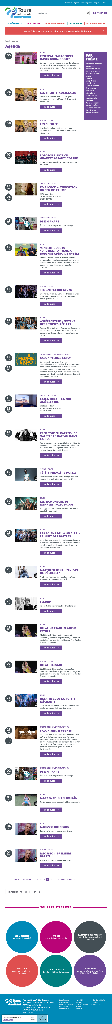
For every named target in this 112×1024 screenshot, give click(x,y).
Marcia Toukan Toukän (58, 798)
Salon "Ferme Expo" (55, 358)
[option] (22, 937)
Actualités (68, 3)
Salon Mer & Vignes (56, 730)
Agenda (76, 3)
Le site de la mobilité (22, 937)
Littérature (90, 93)
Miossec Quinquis (54, 827)
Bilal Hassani (51, 665)
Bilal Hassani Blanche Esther (58, 630)
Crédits (95, 1002)
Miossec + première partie (55, 855)
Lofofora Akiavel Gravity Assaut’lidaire (59, 157)
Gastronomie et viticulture (92, 89)
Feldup (45, 601)
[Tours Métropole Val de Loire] (18, 13)
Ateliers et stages (93, 71)
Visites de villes (92, 112)
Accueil (7, 41)
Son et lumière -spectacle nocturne (93, 106)
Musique (89, 100)
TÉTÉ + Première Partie (58, 472)
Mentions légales (99, 1000)
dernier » (71, 880)
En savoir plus (8, 1020)
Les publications (95, 23)
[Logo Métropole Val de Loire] (13, 1006)
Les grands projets (54, 23)
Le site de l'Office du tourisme (56, 971)
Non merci (33, 1018)
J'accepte (42, 1019)
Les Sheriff (49, 124)
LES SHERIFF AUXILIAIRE (58, 92)
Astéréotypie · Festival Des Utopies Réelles (58, 323)
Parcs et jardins (92, 103)
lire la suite (49, 75)
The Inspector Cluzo (56, 290)
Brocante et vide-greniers (93, 74)
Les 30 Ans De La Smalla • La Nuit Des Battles (60, 535)
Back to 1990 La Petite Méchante (57, 700)
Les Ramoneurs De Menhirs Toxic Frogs (56, 503)
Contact (103, 3)
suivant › (61, 880)
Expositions (90, 83)
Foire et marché (92, 86)
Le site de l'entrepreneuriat (56, 937)
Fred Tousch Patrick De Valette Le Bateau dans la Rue (58, 436)
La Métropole (14, 23)
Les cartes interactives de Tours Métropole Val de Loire (90, 970)
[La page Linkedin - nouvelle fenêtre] (101, 13)
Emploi (96, 3)
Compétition (91, 81)
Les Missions (32, 23)
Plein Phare (49, 221)
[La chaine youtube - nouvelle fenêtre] (98, 13)
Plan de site (97, 1004)
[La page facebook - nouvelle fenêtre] (94, 13)
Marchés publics (86, 3)
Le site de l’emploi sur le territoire (22, 970)
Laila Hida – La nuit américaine (56, 400)
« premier (15, 880)
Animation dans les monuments (94, 65)
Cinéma (89, 78)
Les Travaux (75, 23)
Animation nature (93, 68)
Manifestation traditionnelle (91, 96)
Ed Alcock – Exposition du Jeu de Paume (58, 189)
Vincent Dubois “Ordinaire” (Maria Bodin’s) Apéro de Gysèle (59, 250)
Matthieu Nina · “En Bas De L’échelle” (59, 571)
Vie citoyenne (91, 110)
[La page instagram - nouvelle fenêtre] (105, 13)
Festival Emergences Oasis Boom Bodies (56, 57)
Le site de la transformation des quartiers (89, 937)
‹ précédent (26, 880)
